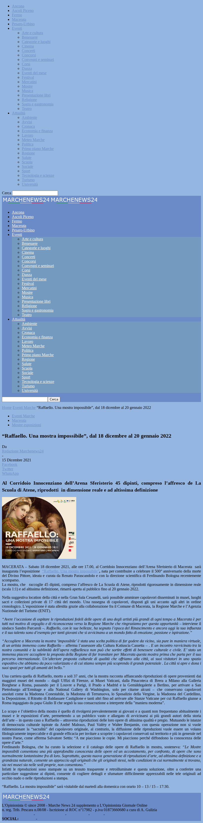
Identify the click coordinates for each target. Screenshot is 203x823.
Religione (29, 100)
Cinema (28, 46)
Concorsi (29, 55)
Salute (26, 157)
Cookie (111, 814)
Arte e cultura (32, 33)
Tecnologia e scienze (38, 175)
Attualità (18, 113)
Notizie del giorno (50, 814)
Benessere (30, 37)
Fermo (17, 15)
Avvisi (27, 122)
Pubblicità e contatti (17, 814)
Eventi (17, 28)
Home (7, 407)
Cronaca (28, 126)
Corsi (26, 64)
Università (30, 184)
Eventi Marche (24, 407)
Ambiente (29, 117)
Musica (27, 91)
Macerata (19, 19)
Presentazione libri (36, 95)
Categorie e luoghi (36, 42)
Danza (27, 68)
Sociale (27, 166)
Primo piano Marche (38, 149)
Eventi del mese (34, 73)
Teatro (27, 108)
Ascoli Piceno (23, 10)
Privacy (96, 814)
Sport (26, 171)
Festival (28, 77)
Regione (28, 153)
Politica (27, 144)
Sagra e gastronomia (37, 104)
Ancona (18, 6)
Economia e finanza (37, 131)
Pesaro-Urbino (23, 24)
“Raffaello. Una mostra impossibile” (70, 571)
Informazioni (77, 814)
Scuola (27, 162)
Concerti (28, 51)
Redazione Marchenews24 (23, 451)
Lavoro (27, 135)
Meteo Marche (33, 140)
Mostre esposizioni (26, 425)
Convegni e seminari (38, 59)
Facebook (27, 819)
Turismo (28, 180)
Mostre (27, 86)
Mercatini (29, 82)
